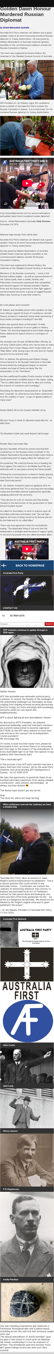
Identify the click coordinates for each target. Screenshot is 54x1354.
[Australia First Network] (27, 934)
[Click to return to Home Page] (27, 565)
